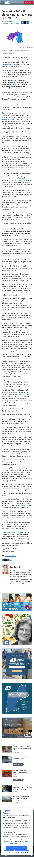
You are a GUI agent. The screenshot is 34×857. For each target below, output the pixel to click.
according (25, 417)
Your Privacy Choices (22, 852)
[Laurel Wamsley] (5, 569)
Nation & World (10, 555)
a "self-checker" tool (16, 532)
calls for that (11, 264)
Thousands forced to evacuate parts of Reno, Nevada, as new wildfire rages (21, 798)
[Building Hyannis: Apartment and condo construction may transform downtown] (17, 727)
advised (22, 505)
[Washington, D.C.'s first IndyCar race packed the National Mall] (7, 759)
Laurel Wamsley (11, 21)
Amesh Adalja (21, 180)
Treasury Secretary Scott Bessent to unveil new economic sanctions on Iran (22, 748)
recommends (24, 394)
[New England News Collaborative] (17, 698)
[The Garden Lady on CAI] (17, 629)
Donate (29, 2)
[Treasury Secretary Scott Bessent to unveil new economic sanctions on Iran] (7, 749)
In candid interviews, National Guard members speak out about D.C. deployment (22, 772)
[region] (17, 831)
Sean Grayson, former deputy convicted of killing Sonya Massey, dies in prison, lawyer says (22, 787)
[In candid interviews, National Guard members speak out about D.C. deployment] (7, 773)
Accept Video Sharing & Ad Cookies (16, 847)
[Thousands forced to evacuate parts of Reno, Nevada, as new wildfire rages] (7, 799)
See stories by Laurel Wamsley (19, 584)
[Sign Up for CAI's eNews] (17, 663)
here (17, 351)
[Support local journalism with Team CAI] (17, 602)
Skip (9, 852)
